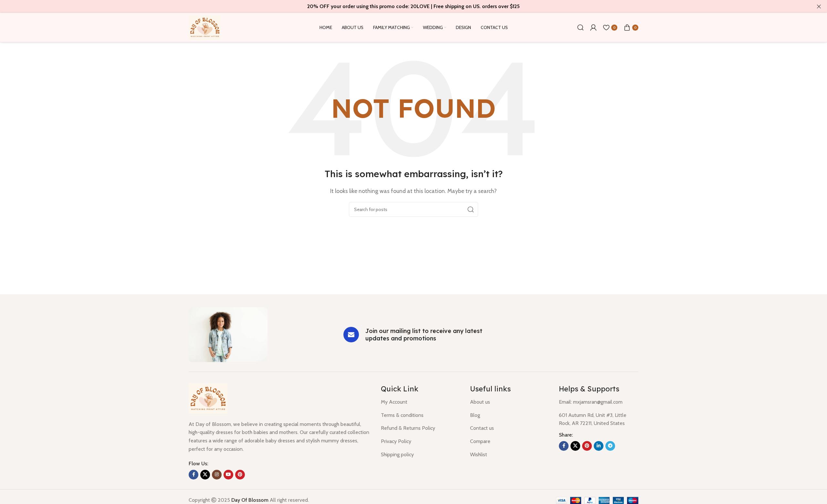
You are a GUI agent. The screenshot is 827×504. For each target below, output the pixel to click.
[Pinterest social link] (240, 474)
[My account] (593, 27)
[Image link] (228, 334)
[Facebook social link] (193, 474)
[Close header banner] (819, 6)
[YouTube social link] (228, 474)
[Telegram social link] (610, 446)
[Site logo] (205, 27)
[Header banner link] (404, 6)
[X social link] (205, 474)
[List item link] (420, 402)
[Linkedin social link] (598, 446)
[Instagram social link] (217, 474)
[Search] (580, 27)
